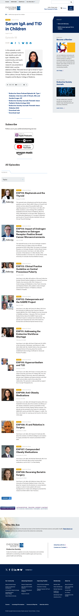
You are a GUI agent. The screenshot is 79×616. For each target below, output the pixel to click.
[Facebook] (15, 43)
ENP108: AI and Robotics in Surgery (30, 426)
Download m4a (14, 110)
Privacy (38, 611)
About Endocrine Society (10, 596)
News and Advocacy (63, 23)
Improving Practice (42, 581)
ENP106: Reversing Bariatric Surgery (31, 473)
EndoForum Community (56, 592)
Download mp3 (14, 113)
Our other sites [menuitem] (30, 1)
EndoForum (21, 1)
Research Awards (25, 593)
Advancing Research (26, 581)
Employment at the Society (69, 595)
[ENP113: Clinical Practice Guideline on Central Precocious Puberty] (8, 268)
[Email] (12, 43)
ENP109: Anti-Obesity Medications (27, 394)
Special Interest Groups (10, 584)
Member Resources (58, 589)
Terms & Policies (32, 611)
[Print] (31, 43)
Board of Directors (69, 584)
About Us (67, 581)
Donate (7, 1)
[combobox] (60, 2)
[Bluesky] (23, 43)
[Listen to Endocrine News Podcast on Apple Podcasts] (23, 137)
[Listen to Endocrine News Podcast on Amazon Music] (24, 155)
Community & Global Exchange (12, 590)
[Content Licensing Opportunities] (24, 508)
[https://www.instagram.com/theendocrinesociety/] (12, 570)
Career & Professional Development (10, 587)
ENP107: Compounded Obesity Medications (28, 451)
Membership (57, 581)
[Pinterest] (27, 43)
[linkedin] (18, 570)
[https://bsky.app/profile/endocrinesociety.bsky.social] (21, 570)
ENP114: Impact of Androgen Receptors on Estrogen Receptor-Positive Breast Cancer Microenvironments (31, 233)
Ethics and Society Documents (69, 587)
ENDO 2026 (14, 1)
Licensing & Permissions (18, 604)
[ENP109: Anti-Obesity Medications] (8, 395)
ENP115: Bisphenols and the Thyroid (30, 194)
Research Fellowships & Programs (26, 591)
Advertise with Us (57, 597)
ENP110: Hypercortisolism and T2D (29, 364)
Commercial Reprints (32, 604)
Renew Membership (58, 586)
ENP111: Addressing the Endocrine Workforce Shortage (28, 333)
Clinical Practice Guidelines (43, 584)
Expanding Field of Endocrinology (9, 593)
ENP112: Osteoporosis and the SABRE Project (29, 300)
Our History (67, 592)
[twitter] (6, 570)
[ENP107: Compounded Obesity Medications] (8, 451)
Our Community (9, 581)
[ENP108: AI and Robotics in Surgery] (8, 427)
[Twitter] (19, 43)
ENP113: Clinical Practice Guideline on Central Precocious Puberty (29, 268)
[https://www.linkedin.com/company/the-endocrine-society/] (15, 570)
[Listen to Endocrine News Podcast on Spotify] (24, 142)
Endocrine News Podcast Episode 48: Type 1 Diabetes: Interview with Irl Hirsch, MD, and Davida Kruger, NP (24, 95)
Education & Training (41, 586)
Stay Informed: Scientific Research (26, 587)
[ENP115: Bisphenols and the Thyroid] (8, 196)
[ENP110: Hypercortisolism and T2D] (8, 364)
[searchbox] (60, 2)
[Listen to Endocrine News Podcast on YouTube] (23, 149)
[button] (71, 2)
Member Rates (57, 584)
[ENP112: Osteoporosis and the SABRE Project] (8, 302)
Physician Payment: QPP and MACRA (43, 589)
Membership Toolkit (58, 594)
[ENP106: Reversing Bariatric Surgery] (8, 474)
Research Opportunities (26, 584)
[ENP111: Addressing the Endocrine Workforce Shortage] (8, 332)
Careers (7, 604)
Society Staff (68, 590)
